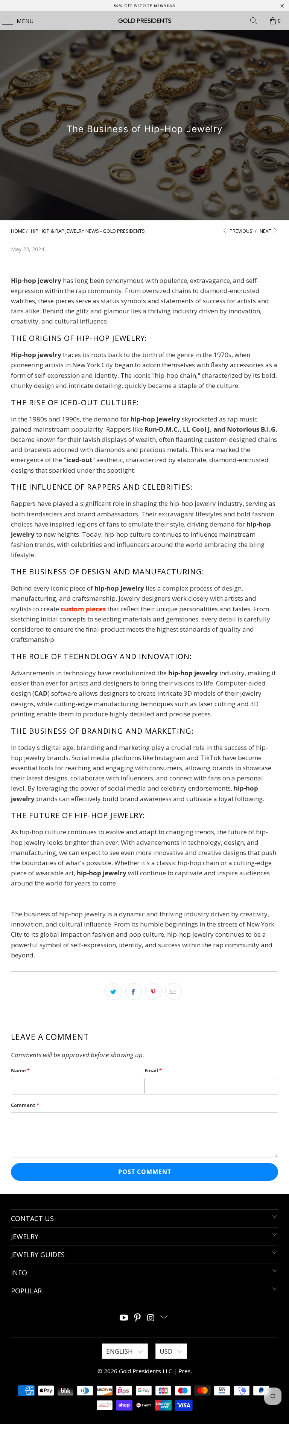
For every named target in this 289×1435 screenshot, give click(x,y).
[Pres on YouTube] (124, 1318)
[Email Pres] (164, 1318)
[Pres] (144, 20)
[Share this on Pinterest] (153, 991)
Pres (184, 1371)
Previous (240, 230)
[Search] (253, 20)
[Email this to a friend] (173, 991)
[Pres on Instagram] (151, 1318)
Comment (25, 1105)
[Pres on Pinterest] (137, 1318)
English (120, 1351)
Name (20, 1070)
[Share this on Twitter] (113, 991)
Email (153, 1070)
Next (266, 230)
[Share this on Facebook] (133, 991)
